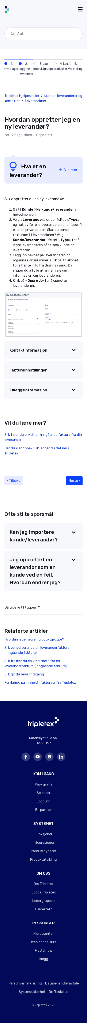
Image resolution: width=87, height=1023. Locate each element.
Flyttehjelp (43, 950)
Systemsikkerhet (32, 992)
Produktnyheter (43, 851)
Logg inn (43, 801)
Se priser (43, 793)
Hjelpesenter (43, 934)
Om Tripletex (44, 884)
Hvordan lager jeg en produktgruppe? (34, 639)
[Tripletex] (43, 726)
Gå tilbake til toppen (20, 607)
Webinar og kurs (43, 942)
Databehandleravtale (62, 983)
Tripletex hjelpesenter (21, 96)
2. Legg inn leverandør (26, 69)
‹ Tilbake (13, 481)
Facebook (26, 756)
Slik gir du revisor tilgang (24, 674)
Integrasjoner (43, 843)
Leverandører (35, 101)
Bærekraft (43, 909)
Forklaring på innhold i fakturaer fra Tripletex (40, 683)
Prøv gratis (43, 784)
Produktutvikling (43, 859)
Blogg (43, 959)
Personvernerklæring (25, 983)
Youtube (37, 756)
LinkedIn (61, 756)
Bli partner (43, 810)
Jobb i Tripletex (43, 892)
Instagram (49, 756)
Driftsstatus (58, 992)
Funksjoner (43, 834)
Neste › (74, 481)
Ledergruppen (43, 901)
